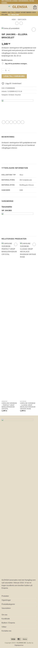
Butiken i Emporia (8, 623)
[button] (3, 7)
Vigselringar (6, 600)
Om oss (4, 615)
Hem (14, 19)
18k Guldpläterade (26, 180)
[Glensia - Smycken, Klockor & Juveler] (19, 7)
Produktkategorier (8, 604)
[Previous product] (21, 23)
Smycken (22, 19)
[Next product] (16, 23)
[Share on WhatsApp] (3, 122)
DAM (21, 190)
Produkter (5, 596)
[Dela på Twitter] (11, 122)
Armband (11, 95)
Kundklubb (6, 619)
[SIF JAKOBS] (17, 109)
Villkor (4, 627)
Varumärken (6, 608)
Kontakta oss (6, 631)
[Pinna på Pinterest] (18, 122)
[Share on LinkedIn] (22, 122)
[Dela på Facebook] (7, 122)
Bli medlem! (13, 15)
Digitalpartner (19, 645)
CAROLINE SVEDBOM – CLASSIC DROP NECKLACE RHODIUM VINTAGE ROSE (27, 406)
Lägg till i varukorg (14, 76)
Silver (21, 175)
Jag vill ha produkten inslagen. (16, 63)
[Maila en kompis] (15, 122)
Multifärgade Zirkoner (27, 185)
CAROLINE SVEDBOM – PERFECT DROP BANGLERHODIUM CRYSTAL (9, 406)
